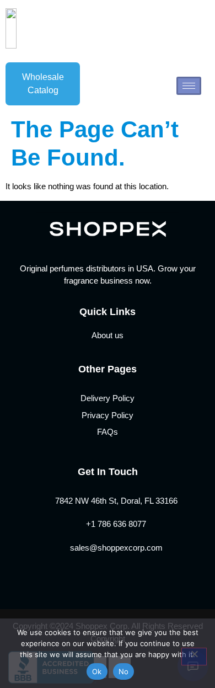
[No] (194, 656)
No (124, 671)
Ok (97, 671)
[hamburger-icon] (188, 86)
